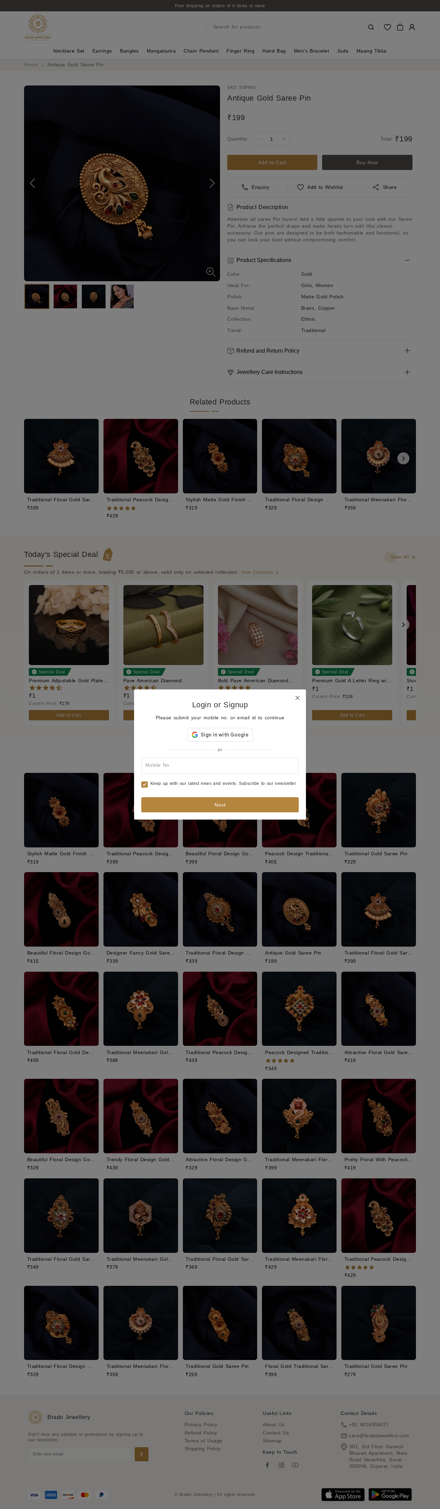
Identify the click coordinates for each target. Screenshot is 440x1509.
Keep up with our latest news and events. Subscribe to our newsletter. (224, 783)
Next (220, 805)
